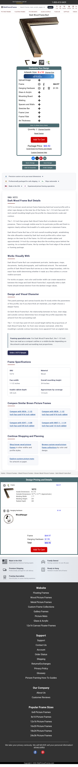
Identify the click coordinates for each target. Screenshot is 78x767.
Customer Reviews (41, 697)
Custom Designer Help (39, 153)
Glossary (41, 673)
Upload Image (25, 80)
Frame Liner (24, 112)
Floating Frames (41, 592)
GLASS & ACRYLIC (46, 11)
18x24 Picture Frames (41, 730)
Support (41, 640)
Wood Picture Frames (25, 473)
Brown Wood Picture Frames (44, 473)
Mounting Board (26, 96)
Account (41, 649)
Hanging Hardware (27, 88)
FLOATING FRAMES (20, 11)
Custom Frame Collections (41, 606)
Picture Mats (41, 616)
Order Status (41, 654)
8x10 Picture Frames (41, 716)
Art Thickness (24, 120)
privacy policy (39, 747)
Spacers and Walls (27, 104)
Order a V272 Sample (18, 353)
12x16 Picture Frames (41, 721)
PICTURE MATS (33, 11)
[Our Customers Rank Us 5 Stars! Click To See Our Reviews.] (19, 3)
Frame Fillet (24, 116)
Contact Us (41, 645)
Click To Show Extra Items (39, 125)
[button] (57, 7)
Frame (21, 84)
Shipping (41, 659)
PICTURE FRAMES (6, 11)
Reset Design (39, 133)
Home (3, 473)
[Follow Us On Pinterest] (43, 752)
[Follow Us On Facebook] (35, 752)
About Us (41, 692)
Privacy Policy (41, 668)
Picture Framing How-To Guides (41, 677)
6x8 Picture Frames (41, 712)
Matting (22, 100)
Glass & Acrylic (25, 92)
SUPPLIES (66, 11)
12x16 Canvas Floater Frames (41, 625)
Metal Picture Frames (41, 602)
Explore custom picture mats (22, 459)
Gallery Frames (41, 611)
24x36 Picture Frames (41, 735)
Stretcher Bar (24, 108)
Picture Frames (11, 473)
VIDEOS (75, 11)
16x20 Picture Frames (41, 726)
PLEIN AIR (57, 11)
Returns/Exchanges (41, 663)
